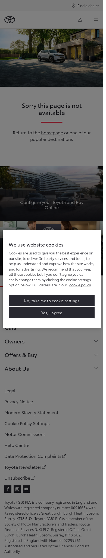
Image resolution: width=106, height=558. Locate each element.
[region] (52, 279)
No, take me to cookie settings (51, 300)
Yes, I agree (51, 312)
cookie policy (80, 284)
